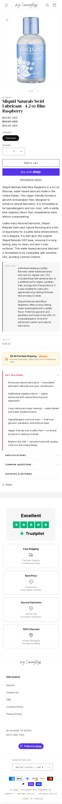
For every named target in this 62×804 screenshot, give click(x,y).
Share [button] (9, 484)
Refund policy (26, 794)
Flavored (11, 138)
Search (10, 685)
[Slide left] (24, 91)
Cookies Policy (14, 706)
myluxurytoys (29, 790)
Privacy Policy (14, 714)
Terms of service (33, 799)
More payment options (31, 179)
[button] (6, 5)
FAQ (8, 699)
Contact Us (12, 692)
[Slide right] (37, 91)
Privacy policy (48, 794)
